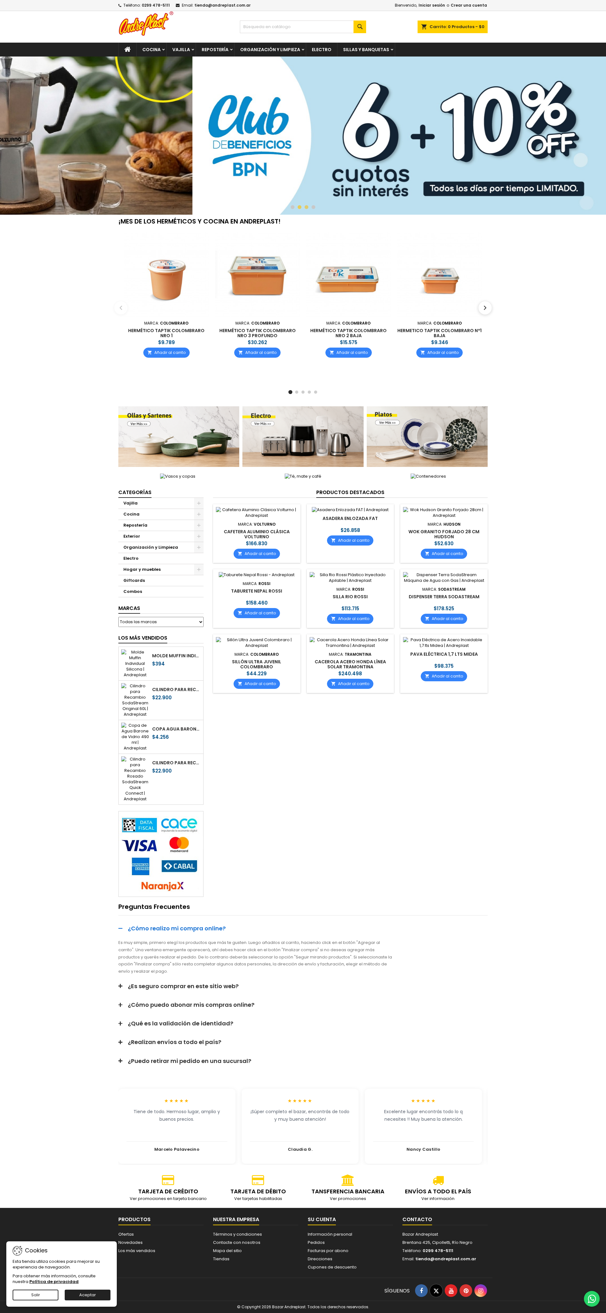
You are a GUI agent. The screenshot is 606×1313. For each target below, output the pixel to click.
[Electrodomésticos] (302, 436)
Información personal (330, 1234)
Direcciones (320, 1259)
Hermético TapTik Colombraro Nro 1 (166, 332)
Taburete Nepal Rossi (256, 591)
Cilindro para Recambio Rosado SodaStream (176, 762)
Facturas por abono (328, 1251)
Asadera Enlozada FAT (350, 518)
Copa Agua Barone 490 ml (176, 728)
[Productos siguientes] (485, 308)
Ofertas (126, 1234)
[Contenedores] (428, 476)
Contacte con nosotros (236, 1242)
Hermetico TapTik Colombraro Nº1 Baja (439, 332)
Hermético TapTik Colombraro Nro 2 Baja (348, 332)
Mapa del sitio (227, 1251)
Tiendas (221, 1259)
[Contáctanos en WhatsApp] (592, 1299)
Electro (321, 49)
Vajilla (181, 49)
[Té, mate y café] (303, 476)
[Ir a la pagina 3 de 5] (303, 392)
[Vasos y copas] (177, 476)
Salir (35, 1295)
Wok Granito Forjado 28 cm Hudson (443, 534)
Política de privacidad (54, 1282)
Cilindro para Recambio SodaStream (176, 689)
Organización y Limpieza (270, 49)
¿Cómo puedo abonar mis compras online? (191, 1005)
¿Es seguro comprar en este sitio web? (183, 986)
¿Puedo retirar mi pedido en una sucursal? (189, 1061)
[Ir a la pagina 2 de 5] (296, 392)
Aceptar (87, 1295)
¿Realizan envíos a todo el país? (174, 1042)
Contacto (417, 1219)
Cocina (151, 49)
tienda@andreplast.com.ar (222, 5)
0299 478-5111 (156, 5)
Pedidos (316, 1242)
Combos (132, 591)
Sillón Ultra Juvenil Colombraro (256, 664)
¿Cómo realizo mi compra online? (177, 928)
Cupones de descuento (332, 1267)
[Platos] (427, 436)
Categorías (135, 492)
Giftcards (134, 580)
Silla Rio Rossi (350, 597)
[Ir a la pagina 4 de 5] (309, 392)
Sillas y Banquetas (366, 49)
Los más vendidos (142, 638)
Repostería (215, 49)
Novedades (130, 1242)
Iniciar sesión (432, 5)
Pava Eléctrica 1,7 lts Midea (444, 654)
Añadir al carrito (166, 352)
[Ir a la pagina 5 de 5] (315, 392)
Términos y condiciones (237, 1234)
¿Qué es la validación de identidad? (180, 1023)
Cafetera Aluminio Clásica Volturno (257, 534)
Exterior (131, 536)
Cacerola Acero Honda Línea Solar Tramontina (350, 664)
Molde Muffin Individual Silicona (176, 655)
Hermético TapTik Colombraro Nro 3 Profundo (257, 332)
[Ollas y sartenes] (178, 436)
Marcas (129, 608)
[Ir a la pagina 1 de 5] (290, 392)
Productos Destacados (350, 492)
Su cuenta (322, 1219)
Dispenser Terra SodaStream (444, 597)
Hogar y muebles (142, 569)
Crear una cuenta (469, 5)
